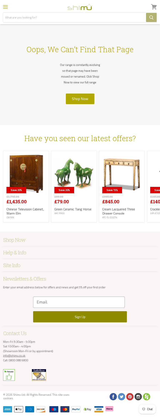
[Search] (151, 17)
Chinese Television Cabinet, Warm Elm (25, 211)
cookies (8, 398)
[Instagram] (138, 396)
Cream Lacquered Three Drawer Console (118, 211)
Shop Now (80, 98)
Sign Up (80, 316)
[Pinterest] (129, 396)
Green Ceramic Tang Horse (72, 209)
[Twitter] (121, 396)
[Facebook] (113, 396)
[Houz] (146, 396)
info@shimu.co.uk (14, 355)
